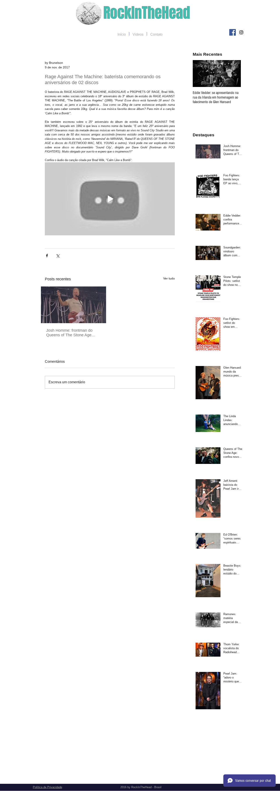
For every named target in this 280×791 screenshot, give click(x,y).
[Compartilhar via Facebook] (47, 255)
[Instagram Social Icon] (241, 32)
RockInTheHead (146, 13)
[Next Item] (234, 73)
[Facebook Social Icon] (232, 32)
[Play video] (110, 198)
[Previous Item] (200, 73)
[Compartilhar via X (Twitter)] (58, 255)
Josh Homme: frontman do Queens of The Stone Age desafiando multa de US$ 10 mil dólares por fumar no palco (72, 332)
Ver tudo (169, 278)
